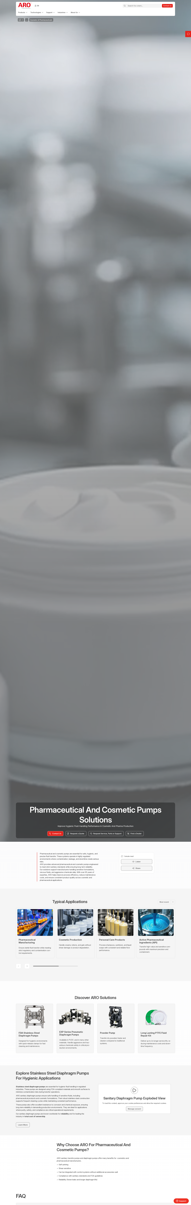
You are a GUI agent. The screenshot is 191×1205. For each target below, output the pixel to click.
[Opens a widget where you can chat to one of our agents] (181, 1201)
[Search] (125, 6)
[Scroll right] (27, 966)
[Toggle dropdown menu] (173, 902)
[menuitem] (23, 12)
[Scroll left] (18, 966)
